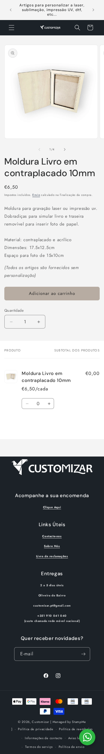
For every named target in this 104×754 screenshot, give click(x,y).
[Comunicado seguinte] (93, 9)
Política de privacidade (35, 729)
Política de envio (72, 746)
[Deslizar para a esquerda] (39, 149)
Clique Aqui (52, 507)
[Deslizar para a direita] (64, 149)
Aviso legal (76, 738)
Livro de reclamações (52, 556)
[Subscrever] (83, 654)
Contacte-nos (52, 536)
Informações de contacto (43, 738)
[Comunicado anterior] (10, 9)
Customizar (40, 721)
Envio (36, 195)
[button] (11, 27)
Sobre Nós (52, 546)
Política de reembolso (76, 729)
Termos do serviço (39, 746)
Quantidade (14, 310)
